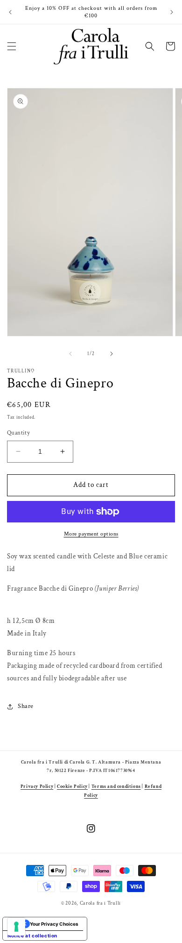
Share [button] (26, 706)
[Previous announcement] (10, 12)
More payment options (91, 533)
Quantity (18, 433)
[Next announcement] (171, 12)
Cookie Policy (72, 786)
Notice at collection (32, 935)
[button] (11, 46)
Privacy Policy (37, 786)
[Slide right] (111, 353)
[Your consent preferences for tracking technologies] (16, 927)
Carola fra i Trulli (100, 903)
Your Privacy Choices (54, 924)
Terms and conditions (116, 786)
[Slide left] (70, 353)
